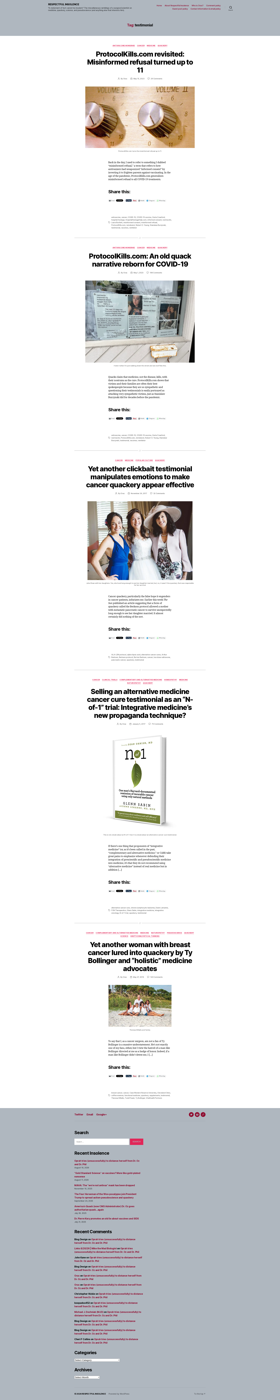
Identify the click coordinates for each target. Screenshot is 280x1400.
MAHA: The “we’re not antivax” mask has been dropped (104, 1185)
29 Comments (156, 79)
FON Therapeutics (118, 910)
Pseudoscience (174, 933)
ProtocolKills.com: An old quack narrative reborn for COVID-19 (140, 260)
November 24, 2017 (139, 493)
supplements (155, 1095)
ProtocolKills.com (118, 225)
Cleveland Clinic (163, 1093)
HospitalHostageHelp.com (136, 220)
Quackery (162, 46)
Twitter (78, 1114)
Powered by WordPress (118, 1394)
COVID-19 (132, 217)
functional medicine (132, 1095)
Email (90, 1114)
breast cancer (116, 1093)
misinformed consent (131, 222)
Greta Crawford (158, 217)
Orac (125, 79)
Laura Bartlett (116, 222)
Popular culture (144, 460)
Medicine (151, 46)
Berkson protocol (126, 657)
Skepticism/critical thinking (144, 936)
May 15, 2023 (138, 79)
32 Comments (159, 493)
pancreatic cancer (118, 660)
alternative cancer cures (151, 655)
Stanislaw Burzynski (158, 225)
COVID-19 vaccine (144, 217)
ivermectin (167, 220)
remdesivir (130, 225)
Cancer (141, 46)
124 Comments (156, 977)
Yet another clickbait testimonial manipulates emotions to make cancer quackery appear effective (140, 477)
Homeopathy (170, 680)
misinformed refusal (149, 222)
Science (124, 936)
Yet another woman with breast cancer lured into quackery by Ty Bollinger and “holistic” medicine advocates (140, 956)
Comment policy (213, 5)
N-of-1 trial (124, 913)
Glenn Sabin (131, 910)
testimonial (115, 228)
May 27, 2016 (138, 977)
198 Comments (156, 273)
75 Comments (157, 724)
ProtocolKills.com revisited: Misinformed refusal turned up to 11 (140, 62)
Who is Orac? (197, 5)
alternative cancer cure (120, 908)
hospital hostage (118, 220)
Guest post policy (180, 9)
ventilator (133, 228)
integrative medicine (145, 910)
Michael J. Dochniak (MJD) (88, 1312)
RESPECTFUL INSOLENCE (63, 4)
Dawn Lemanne (162, 908)
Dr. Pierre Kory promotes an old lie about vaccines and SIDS (106, 1218)
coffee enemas (117, 1095)
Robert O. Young (142, 225)
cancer (124, 217)
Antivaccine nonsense (124, 46)
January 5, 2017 (138, 724)
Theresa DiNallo (117, 1098)
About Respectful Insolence (177, 5)
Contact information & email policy (206, 9)
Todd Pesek (130, 1098)
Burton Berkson (140, 657)
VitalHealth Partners (154, 1098)
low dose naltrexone (162, 657)
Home (159, 5)
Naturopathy (134, 683)
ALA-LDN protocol (118, 655)
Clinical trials (109, 680)
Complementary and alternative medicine (141, 680)
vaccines (124, 228)
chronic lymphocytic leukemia (143, 908)
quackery (130, 660)
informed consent (154, 220)
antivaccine (116, 217)
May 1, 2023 (138, 273)
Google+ (101, 1114)
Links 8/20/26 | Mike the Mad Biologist (95, 1248)
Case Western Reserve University (143, 1093)
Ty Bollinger (140, 1098)
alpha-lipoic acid (133, 655)
